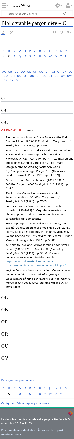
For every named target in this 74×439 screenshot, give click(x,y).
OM (5, 76)
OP (25, 76)
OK (64, 71)
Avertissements (11, 434)
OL (70, 71)
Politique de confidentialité (18, 430)
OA (4, 71)
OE (29, 71)
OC (16, 71)
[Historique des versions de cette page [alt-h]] (61, 32)
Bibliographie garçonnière (17, 380)
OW (69, 76)
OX (5, 80)
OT (50, 76)
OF (35, 71)
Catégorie (7, 403)
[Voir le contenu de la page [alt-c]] (3, 32)
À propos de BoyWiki (51, 430)
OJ (58, 71)
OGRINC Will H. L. (13, 130)
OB (10, 71)
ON (12, 76)
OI (53, 71)
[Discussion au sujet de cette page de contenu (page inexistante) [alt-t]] (11, 32)
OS (44, 76)
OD (23, 71)
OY (11, 80)
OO (19, 76)
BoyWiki (21, 5)
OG (41, 71)
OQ (32, 76)
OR (38, 76)
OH (47, 71)
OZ (17, 80)
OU (56, 76)
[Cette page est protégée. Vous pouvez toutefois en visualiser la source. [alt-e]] (55, 32)
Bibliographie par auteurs (33, 403)
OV (63, 76)
